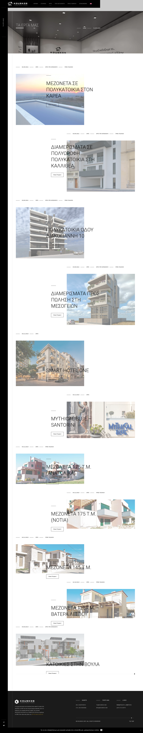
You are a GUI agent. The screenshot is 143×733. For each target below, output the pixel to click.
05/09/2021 (76, 133)
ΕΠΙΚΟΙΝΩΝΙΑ (83, 3)
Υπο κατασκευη (60, 3)
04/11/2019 (25, 446)
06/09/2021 (25, 67)
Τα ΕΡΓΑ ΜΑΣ (3, 22)
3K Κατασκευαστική (37, 714)
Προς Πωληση (72, 3)
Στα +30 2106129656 (81, 707)
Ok (101, 730)
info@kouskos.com (101, 707)
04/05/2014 (25, 626)
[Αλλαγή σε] (91, 3)
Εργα (37, 67)
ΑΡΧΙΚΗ (36, 3)
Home (84, 28)
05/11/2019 (25, 333)
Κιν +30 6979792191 (81, 705)
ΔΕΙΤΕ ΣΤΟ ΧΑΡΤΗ (121, 707)
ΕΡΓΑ (50, 3)
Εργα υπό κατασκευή (51, 67)
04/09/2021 (76, 267)
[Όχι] (141, 730)
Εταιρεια (43, 3)
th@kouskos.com (101, 705)
